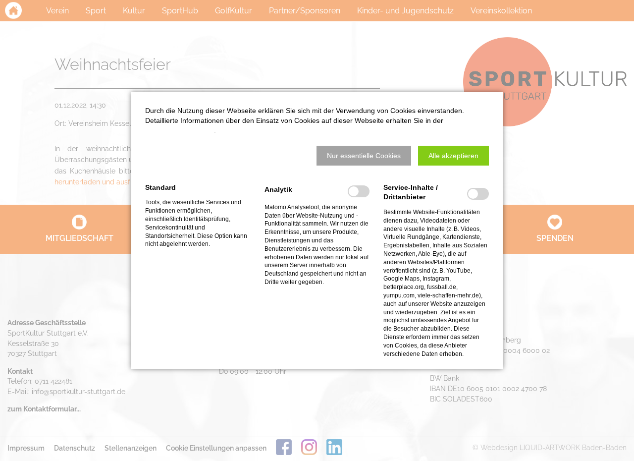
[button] (364, 156)
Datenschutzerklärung (179, 130)
